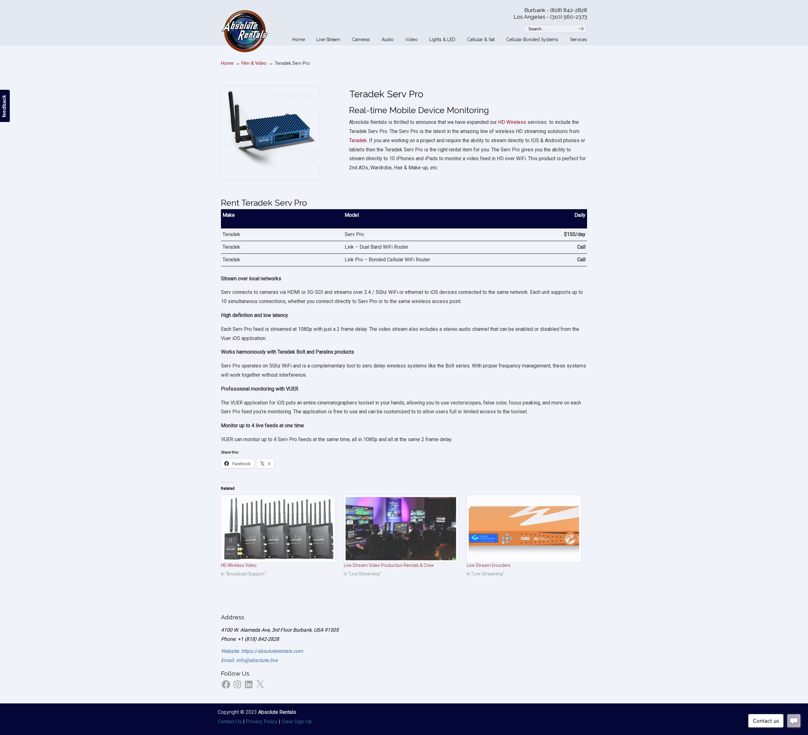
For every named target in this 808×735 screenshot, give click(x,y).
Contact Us (230, 722)
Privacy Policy (261, 722)
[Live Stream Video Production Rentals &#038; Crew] (402, 528)
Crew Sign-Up (297, 722)
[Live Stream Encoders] (525, 528)
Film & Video (254, 63)
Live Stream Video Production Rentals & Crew (389, 565)
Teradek (358, 140)
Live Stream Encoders (488, 565)
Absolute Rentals (244, 30)
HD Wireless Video (239, 565)
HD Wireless (512, 122)
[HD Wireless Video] (279, 528)
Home (227, 63)
